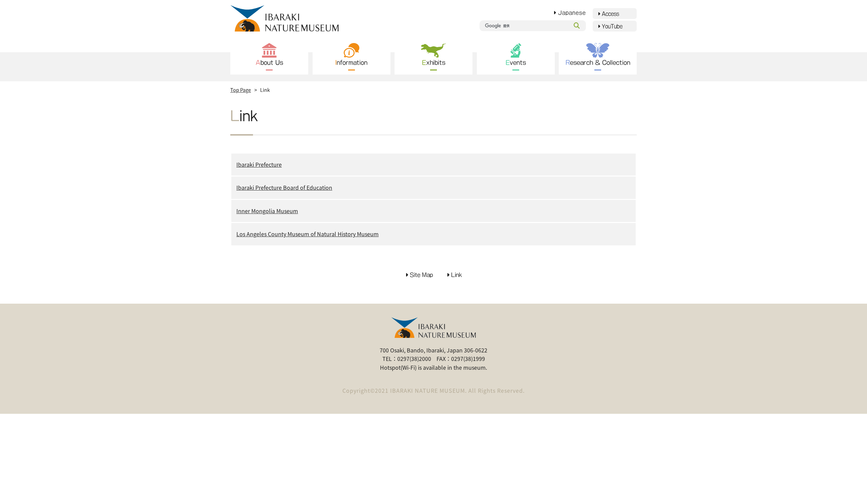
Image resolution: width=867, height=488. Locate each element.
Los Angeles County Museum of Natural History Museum (307, 234)
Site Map (421, 275)
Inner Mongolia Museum (267, 211)
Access (610, 13)
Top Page (240, 89)
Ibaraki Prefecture (259, 164)
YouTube (612, 26)
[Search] (577, 25)
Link (456, 275)
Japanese (572, 12)
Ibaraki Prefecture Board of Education (284, 187)
